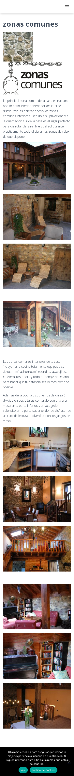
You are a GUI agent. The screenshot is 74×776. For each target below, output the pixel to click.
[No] (69, 761)
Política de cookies (44, 770)
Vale (23, 770)
